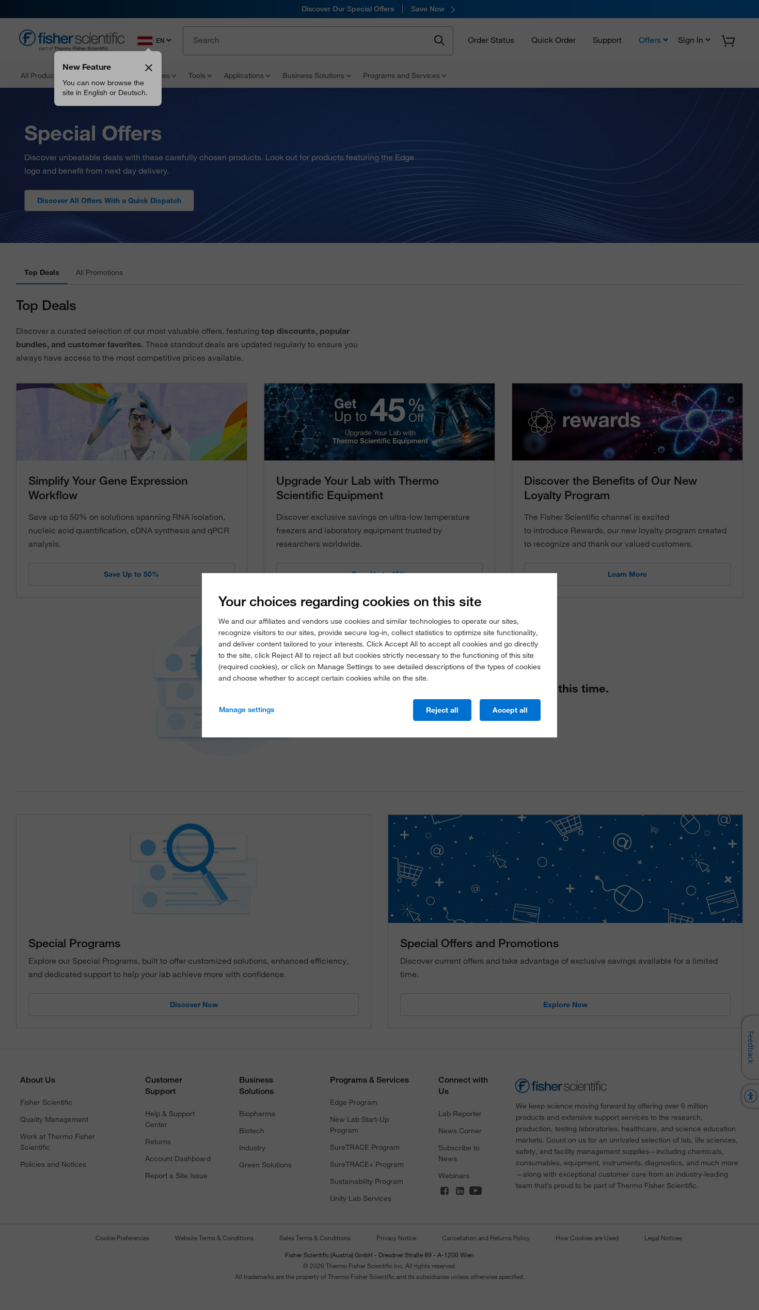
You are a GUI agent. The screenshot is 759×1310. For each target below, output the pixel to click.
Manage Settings (246, 709)
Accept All (510, 710)
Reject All (442, 710)
